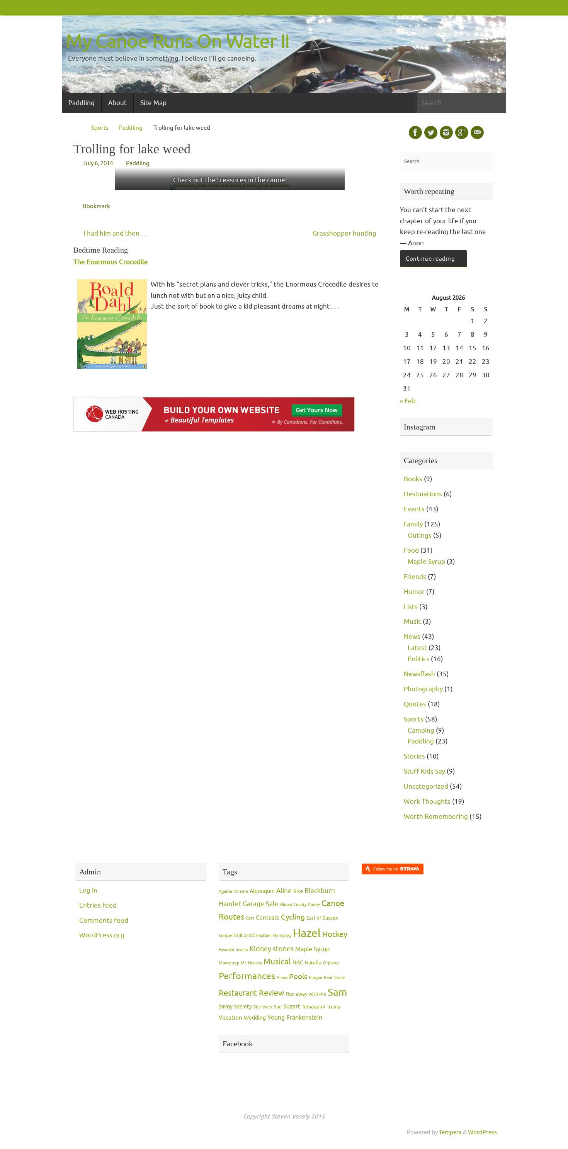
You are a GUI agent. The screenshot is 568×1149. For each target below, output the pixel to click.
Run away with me (306, 994)
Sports (100, 128)
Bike (298, 891)
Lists (411, 607)
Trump (334, 1007)
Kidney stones (272, 949)
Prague (315, 977)
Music (412, 622)
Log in (88, 890)
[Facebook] (415, 132)
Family (413, 524)
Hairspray (282, 935)
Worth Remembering (436, 817)
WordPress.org (101, 935)
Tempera (450, 1132)
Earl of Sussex (322, 918)
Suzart (291, 1006)
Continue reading (430, 259)
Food (411, 550)
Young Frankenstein (294, 1018)
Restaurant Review (251, 993)
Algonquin (262, 891)
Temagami (313, 1007)
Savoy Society (235, 1006)
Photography (423, 689)
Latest (417, 648)
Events (414, 509)
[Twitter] (430, 132)
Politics (418, 659)
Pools (298, 976)
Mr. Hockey (251, 963)
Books (413, 479)
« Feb (408, 401)
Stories (414, 756)
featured (244, 935)
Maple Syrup (426, 562)
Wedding (255, 1018)
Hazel (307, 933)
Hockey (334, 934)
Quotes (415, 704)
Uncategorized (426, 786)
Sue (278, 1007)
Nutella (313, 963)
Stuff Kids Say (424, 771)
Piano (282, 977)
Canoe (314, 904)
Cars (250, 918)
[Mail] (477, 132)
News (412, 637)
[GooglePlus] (461, 132)
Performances (247, 976)
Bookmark (96, 206)
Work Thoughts (427, 802)
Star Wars (262, 1007)
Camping (421, 730)
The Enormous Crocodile (110, 262)
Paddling (131, 128)
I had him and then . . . (115, 233)
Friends (415, 577)
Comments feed (103, 920)
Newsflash (419, 674)
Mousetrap (229, 963)
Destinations (423, 494)
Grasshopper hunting (345, 233)
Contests (267, 918)
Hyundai (226, 949)
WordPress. (483, 1132)
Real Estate (334, 977)
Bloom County (293, 904)
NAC (298, 962)
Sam (337, 992)
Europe (225, 935)
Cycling (293, 917)
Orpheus (331, 963)
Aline (284, 890)
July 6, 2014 (98, 163)
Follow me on (386, 869)
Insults (242, 949)
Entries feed (98, 905)
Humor (414, 592)
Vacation (230, 1018)
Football (264, 935)
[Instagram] (446, 132)
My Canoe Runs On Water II (177, 41)
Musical (277, 962)
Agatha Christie (233, 891)
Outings (420, 535)
